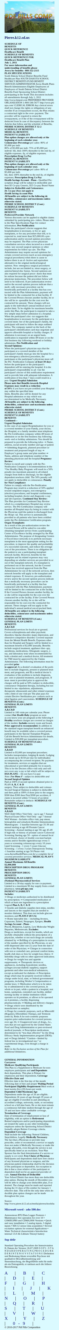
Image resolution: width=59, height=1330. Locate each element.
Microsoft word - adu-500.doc (23, 1209)
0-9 (20, 1323)
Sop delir (10, 1239)
